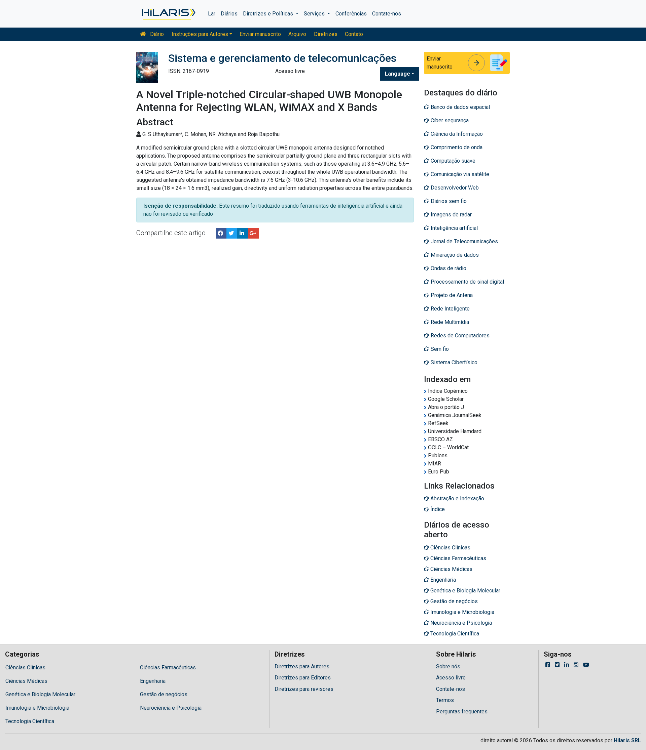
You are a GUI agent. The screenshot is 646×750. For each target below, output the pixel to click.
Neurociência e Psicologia (171, 708)
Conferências (351, 13)
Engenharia (153, 681)
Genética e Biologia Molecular (40, 694)
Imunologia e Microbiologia (37, 708)
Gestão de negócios (163, 694)
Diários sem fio (448, 201)
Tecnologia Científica (29, 721)
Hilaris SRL (627, 740)
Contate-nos (386, 13)
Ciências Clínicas (25, 667)
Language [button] (397, 74)
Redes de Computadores (459, 335)
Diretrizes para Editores (303, 677)
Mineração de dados (454, 255)
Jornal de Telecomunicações (463, 241)
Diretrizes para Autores (302, 666)
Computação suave (452, 161)
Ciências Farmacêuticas (168, 667)
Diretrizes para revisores (304, 689)
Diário (156, 34)
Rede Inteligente (449, 308)
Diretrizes (325, 34)
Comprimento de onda (455, 147)
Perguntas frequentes (462, 711)
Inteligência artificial (453, 228)
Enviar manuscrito (260, 34)
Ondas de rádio (447, 268)
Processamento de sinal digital (466, 282)
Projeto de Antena (451, 295)
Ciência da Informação (456, 134)
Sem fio (439, 349)
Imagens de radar (450, 214)
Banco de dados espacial (459, 107)
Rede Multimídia (449, 322)
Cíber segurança (449, 120)
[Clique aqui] (168, 13)
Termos (445, 700)
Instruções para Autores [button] (200, 34)
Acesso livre (451, 677)
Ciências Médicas (26, 681)
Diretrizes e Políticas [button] (268, 13)
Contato (354, 34)
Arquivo (297, 34)
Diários (229, 13)
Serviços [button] (315, 13)
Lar (211, 13)
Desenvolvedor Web (454, 187)
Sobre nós (448, 666)
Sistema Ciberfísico (453, 362)
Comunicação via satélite (459, 174)
